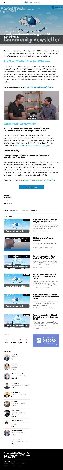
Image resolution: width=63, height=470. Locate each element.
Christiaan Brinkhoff (17, 374)
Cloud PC (6, 210)
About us (24, 463)
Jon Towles (14, 355)
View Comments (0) (31, 187)
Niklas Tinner (15, 364)
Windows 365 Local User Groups (12, 463)
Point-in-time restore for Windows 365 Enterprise (32, 145)
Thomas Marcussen (38, 247)
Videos (13, 461)
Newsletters (7, 461)
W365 (17, 210)
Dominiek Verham (8, 203)
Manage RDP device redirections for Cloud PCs (38, 180)
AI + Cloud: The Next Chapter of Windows (39, 87)
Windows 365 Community (27, 31)
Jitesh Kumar (15, 383)
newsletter (12, 210)
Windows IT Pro (25, 240)
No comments (8, 41)
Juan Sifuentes (15, 392)
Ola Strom (14, 401)
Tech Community (10, 238)
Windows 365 (34, 210)
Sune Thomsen (37, 231)
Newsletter (9, 31)
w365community (24, 210)
